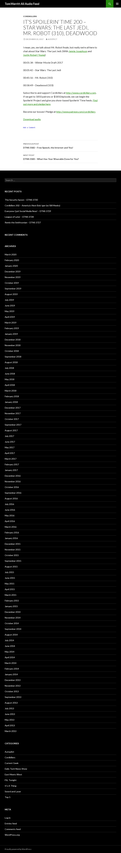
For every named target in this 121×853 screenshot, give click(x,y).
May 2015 (9, 583)
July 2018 (9, 368)
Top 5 (7, 797)
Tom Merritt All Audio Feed (22, 4)
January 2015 (11, 606)
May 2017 (9, 447)
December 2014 (12, 612)
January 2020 (11, 265)
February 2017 (12, 464)
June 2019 (10, 305)
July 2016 (9, 504)
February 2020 (12, 260)
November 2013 (12, 685)
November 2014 (12, 617)
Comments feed (13, 829)
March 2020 (10, 254)
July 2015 (9, 572)
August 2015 (11, 566)
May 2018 (9, 379)
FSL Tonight (11, 780)
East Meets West (13, 774)
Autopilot (9, 751)
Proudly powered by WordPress (18, 849)
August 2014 (11, 634)
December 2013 (12, 680)
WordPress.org (12, 834)
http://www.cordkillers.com (81, 92)
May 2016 (9, 515)
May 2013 (9, 719)
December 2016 (12, 475)
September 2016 (13, 492)
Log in (8, 817)
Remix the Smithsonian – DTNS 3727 (23, 222)
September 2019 (13, 288)
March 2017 (10, 458)
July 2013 (9, 708)
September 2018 (13, 356)
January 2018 (11, 402)
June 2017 (10, 441)
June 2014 (10, 646)
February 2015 (12, 600)
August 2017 (11, 430)
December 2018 (12, 339)
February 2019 (12, 328)
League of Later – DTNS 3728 (19, 216)
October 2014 (12, 623)
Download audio (32, 119)
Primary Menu (117, 4)
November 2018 (12, 345)
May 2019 (9, 311)
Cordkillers (30, 16)
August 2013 (11, 702)
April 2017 (10, 453)
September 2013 (13, 697)
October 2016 (12, 487)
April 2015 (10, 589)
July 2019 (9, 300)
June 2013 (10, 714)
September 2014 (13, 629)
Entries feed (11, 823)
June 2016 (10, 509)
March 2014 (10, 663)
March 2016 (10, 526)
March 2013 (10, 731)
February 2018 (12, 396)
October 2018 (12, 351)
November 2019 (12, 277)
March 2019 (10, 322)
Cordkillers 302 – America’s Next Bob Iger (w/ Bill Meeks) (32, 205)
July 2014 (9, 640)
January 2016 (11, 538)
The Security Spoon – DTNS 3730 (21, 199)
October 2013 (12, 691)
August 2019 (11, 294)
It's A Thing (10, 785)
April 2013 (10, 725)
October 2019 (12, 282)
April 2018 (10, 385)
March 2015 (10, 595)
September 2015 (13, 561)
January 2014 (11, 674)
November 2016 (12, 481)
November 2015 (12, 549)
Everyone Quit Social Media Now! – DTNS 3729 (28, 211)
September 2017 (13, 424)
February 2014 (12, 668)
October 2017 (12, 419)
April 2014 (10, 657)
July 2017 (9, 436)
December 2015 (12, 544)
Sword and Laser (13, 791)
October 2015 (12, 555)
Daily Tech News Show (16, 768)
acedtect (52, 39)
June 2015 (10, 578)
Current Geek (11, 763)
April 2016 (10, 521)
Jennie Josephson (78, 51)
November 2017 (12, 413)
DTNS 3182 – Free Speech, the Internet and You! (48, 146)
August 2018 (11, 362)
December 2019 (12, 271)
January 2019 (11, 334)
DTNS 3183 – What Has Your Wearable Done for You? (51, 157)
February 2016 (12, 532)
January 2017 (11, 470)
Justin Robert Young (34, 54)
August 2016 (11, 498)
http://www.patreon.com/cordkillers (75, 111)
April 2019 (10, 317)
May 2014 (9, 651)
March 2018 (10, 390)
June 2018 (10, 373)
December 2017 (12, 407)
